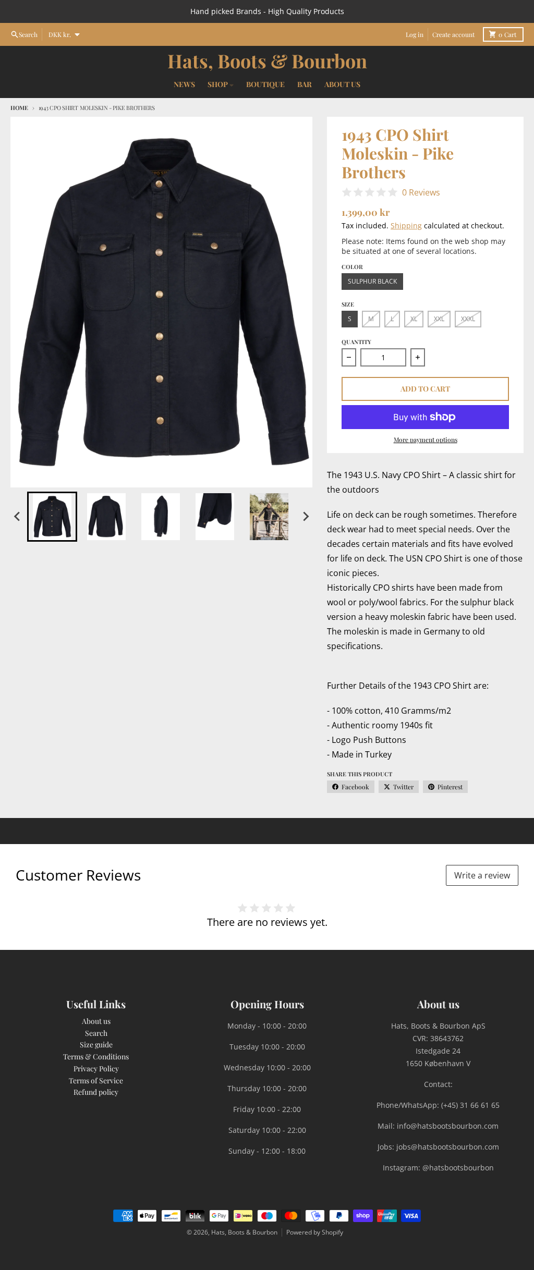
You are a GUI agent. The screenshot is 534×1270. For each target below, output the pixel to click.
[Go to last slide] (17, 516)
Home (19, 108)
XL (413, 318)
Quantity (356, 342)
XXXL (468, 318)
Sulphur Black (372, 281)
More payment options (425, 439)
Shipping (406, 225)
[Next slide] (305, 516)
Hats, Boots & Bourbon (267, 60)
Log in (414, 34)
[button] (52, 517)
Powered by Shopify (314, 1232)
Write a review (482, 875)
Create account (453, 34)
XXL (439, 318)
